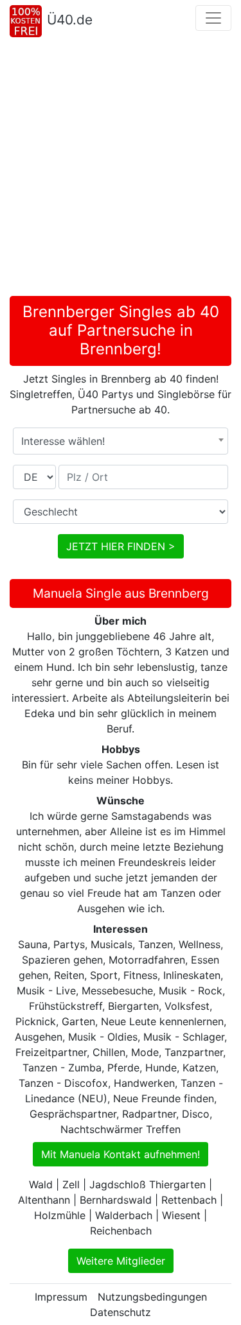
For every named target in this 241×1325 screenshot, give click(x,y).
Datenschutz (120, 1312)
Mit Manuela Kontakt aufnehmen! (120, 1154)
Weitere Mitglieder (120, 1260)
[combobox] (120, 441)
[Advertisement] (120, 169)
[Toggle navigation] (213, 18)
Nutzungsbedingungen (152, 1296)
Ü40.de (70, 20)
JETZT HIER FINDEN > (120, 546)
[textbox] (120, 441)
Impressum (61, 1296)
